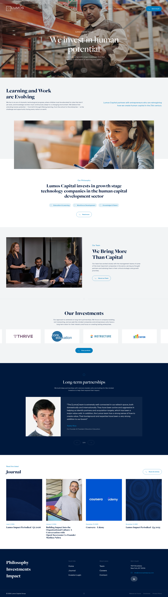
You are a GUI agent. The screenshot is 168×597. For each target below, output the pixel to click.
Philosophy (17, 562)
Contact (103, 575)
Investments (18, 569)
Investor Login (74, 575)
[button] (77, 442)
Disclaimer (146, 593)
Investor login (158, 2)
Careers (148, 2)
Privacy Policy (157, 593)
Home (71, 566)
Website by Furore (135, 593)
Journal (72, 570)
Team (102, 566)
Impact (13, 575)
